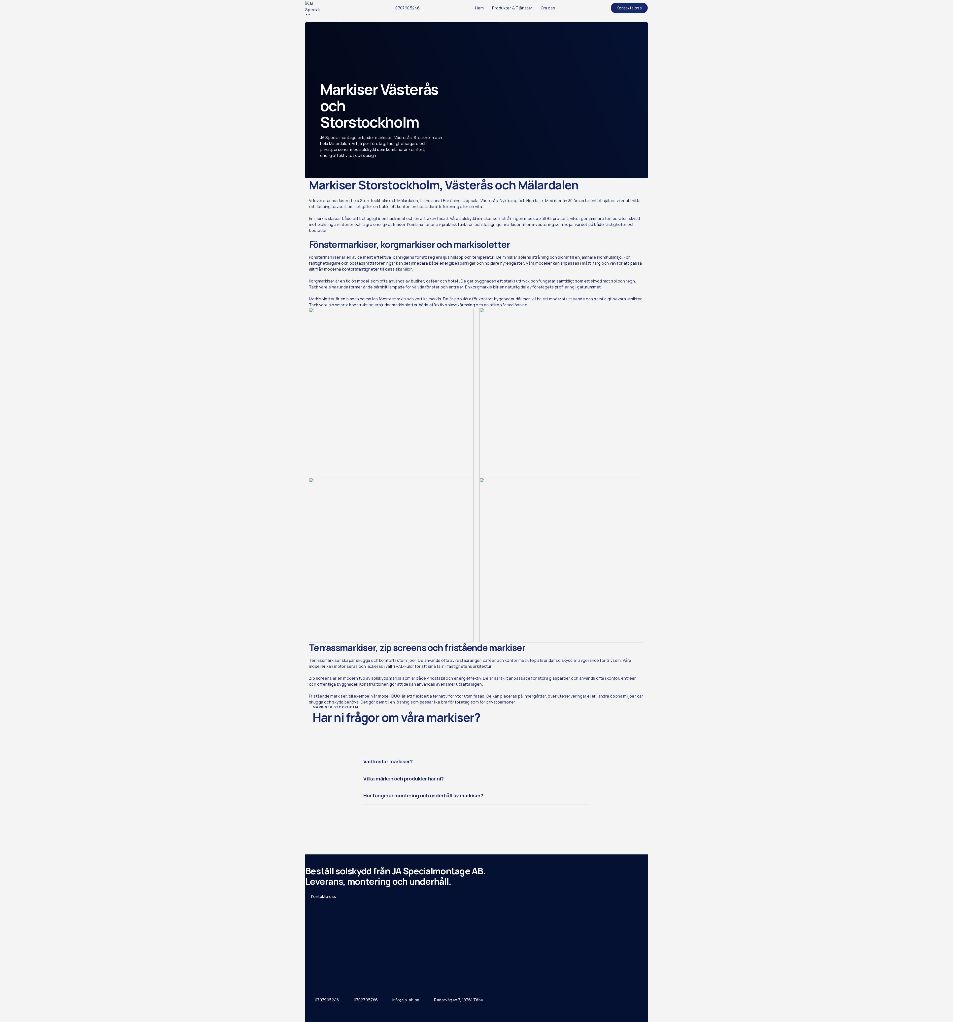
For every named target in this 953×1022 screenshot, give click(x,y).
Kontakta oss (323, 896)
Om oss (548, 8)
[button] (476, 762)
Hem (479, 8)
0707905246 (407, 8)
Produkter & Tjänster (512, 8)
